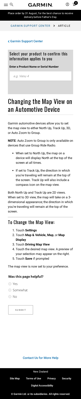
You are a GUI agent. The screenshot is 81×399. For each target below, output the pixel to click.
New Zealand (40, 371)
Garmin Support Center (30, 25)
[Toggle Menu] (2, 4)
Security (66, 378)
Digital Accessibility (42, 385)
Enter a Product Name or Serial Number (34, 66)
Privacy (51, 378)
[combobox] (40, 76)
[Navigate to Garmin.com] (40, 5)
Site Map (15, 378)
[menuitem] (12, 5)
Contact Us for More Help (40, 358)
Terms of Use (33, 378)
